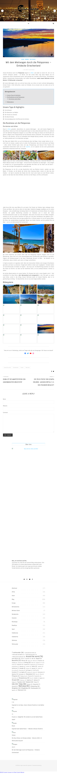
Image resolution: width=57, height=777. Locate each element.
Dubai (33, 662)
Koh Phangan (29, 670)
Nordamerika (15, 614)
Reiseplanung (24, 678)
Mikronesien (41, 672)
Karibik (40, 668)
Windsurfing (35, 686)
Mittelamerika (15, 607)
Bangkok (39, 658)
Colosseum (21, 662)
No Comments (31, 69)
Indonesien (22, 666)
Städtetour (23, 680)
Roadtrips (14, 625)
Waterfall (15, 686)
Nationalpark (22, 674)
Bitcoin (24, 660)
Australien (28, 658)
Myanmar (15, 674)
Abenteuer (14, 588)
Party (37, 674)
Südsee (14, 682)
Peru (42, 674)
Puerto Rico (15, 678)
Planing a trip (23, 676)
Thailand (29, 682)
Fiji (42, 662)
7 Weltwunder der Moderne (18, 654)
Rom (31, 678)
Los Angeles (23, 672)
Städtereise (15, 633)
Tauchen (21, 682)
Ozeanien (14, 618)
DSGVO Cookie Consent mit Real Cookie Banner (12, 772)
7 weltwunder (18, 652)
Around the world (7, 367)
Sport (13, 629)
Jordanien (40, 666)
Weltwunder (15, 644)
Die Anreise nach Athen (15, 99)
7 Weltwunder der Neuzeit (18, 656)
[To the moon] (28, 8)
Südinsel (37, 680)
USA (15, 684)
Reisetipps (14, 621)
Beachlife (16, 660)
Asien (13, 595)
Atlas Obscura (16, 658)
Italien (34, 666)
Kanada (22, 668)
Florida (14, 664)
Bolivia (30, 660)
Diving (27, 662)
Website (5, 406)
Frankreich (20, 664)
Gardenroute (33, 664)
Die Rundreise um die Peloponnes (15, 97)
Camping (14, 662)
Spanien (41, 678)
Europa (27, 59)
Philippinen (16, 676)
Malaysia (29, 672)
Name (4, 399)
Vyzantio (28, 147)
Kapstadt (34, 668)
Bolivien (35, 660)
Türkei (36, 682)
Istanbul (28, 666)
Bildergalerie (10, 102)
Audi (22, 658)
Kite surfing (15, 670)
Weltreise (32, 59)
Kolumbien (15, 672)
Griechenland (15, 367)
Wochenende (36, 688)
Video (22, 684)
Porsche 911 (37, 676)
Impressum (29, 765)
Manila (35, 672)
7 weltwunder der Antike (30, 652)
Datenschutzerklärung (36, 765)
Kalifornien (15, 668)
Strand (22, 367)
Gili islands (40, 664)
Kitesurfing (22, 670)
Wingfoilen (16, 688)
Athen (32, 73)
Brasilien (41, 660)
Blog (23, 59)
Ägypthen (14, 690)
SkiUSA (36, 678)
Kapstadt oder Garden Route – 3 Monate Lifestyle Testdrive (27, 729)
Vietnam (30, 684)
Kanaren (28, 668)
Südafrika (30, 680)
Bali (33, 658)
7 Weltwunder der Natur (31, 654)
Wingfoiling (25, 688)
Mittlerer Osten (16, 610)
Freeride (27, 664)
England (38, 662)
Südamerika (15, 636)
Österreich (22, 690)
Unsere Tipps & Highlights (14, 95)
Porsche (31, 676)
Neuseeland (30, 674)
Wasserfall (36, 684)
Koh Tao (36, 670)
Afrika (13, 592)
